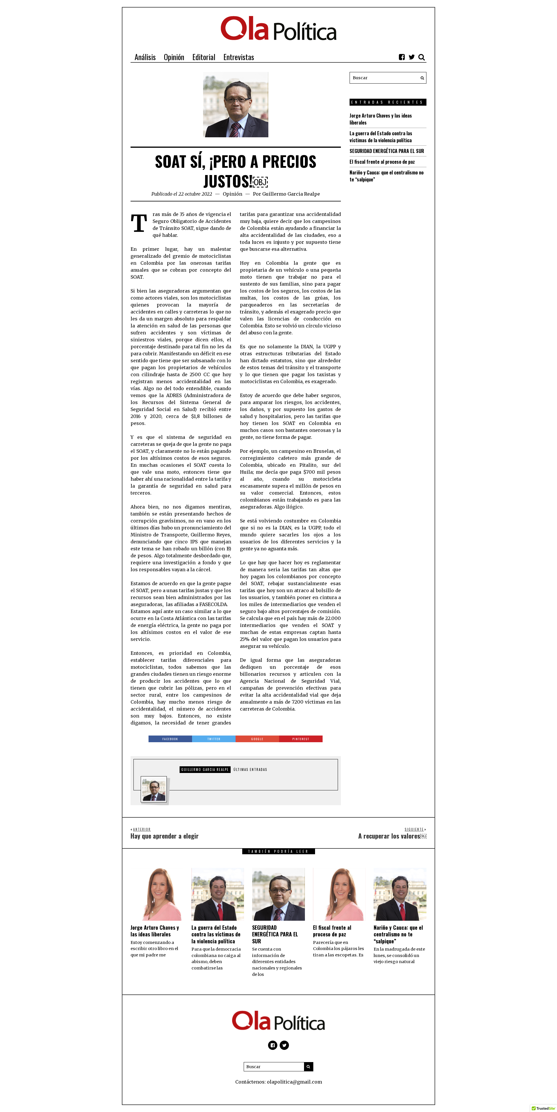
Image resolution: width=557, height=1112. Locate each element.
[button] (420, 78)
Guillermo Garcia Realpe (291, 194)
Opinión (232, 194)
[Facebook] (402, 57)
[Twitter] (412, 57)
